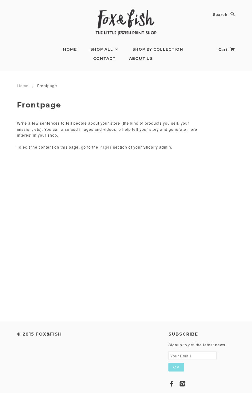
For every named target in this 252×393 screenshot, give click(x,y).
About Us (141, 58)
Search (220, 14)
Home (70, 49)
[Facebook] (171, 384)
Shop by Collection (157, 49)
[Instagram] (182, 384)
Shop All (102, 49)
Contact (104, 58)
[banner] (126, 23)
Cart (224, 49)
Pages (106, 147)
